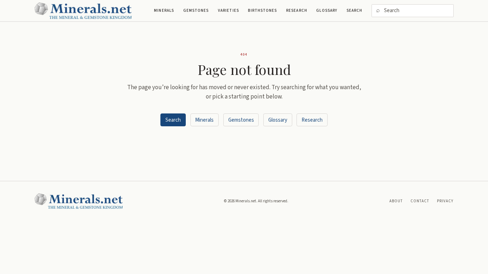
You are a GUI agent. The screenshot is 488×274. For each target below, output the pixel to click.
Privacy (445, 201)
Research (296, 10)
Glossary (326, 10)
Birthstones (262, 10)
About (396, 201)
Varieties (228, 10)
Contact (419, 201)
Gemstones (196, 10)
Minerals (164, 10)
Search (355, 10)
